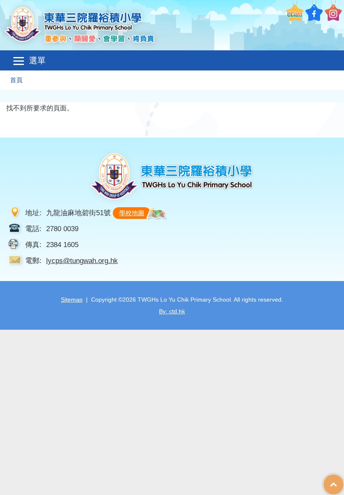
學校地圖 (131, 212)
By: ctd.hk (172, 311)
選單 (37, 60)
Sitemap (72, 299)
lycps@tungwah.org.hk (82, 260)
